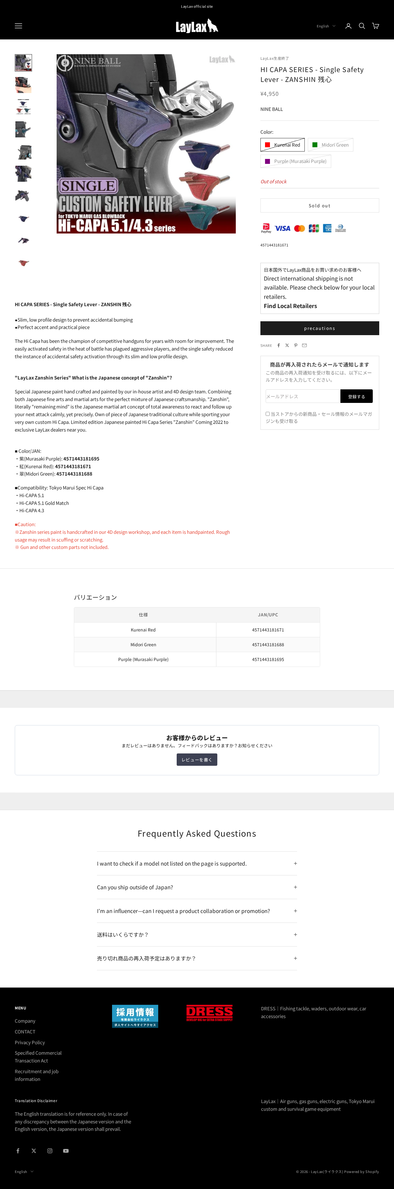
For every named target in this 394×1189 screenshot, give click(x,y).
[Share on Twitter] (287, 345)
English (323, 25)
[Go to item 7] (23, 196)
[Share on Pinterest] (295, 345)
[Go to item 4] (23, 129)
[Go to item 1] (23, 62)
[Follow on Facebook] (18, 1151)
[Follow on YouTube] (66, 1151)
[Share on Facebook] (278, 345)
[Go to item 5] (23, 151)
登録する (356, 396)
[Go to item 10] (23, 262)
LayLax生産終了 (274, 58)
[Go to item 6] (23, 173)
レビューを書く (197, 760)
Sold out (320, 205)
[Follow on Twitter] (34, 1151)
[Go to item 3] (23, 107)
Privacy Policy (30, 1042)
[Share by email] (304, 345)
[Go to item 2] (23, 85)
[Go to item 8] (23, 218)
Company (25, 1020)
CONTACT (25, 1031)
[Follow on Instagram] (50, 1151)
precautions (320, 328)
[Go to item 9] (23, 240)
